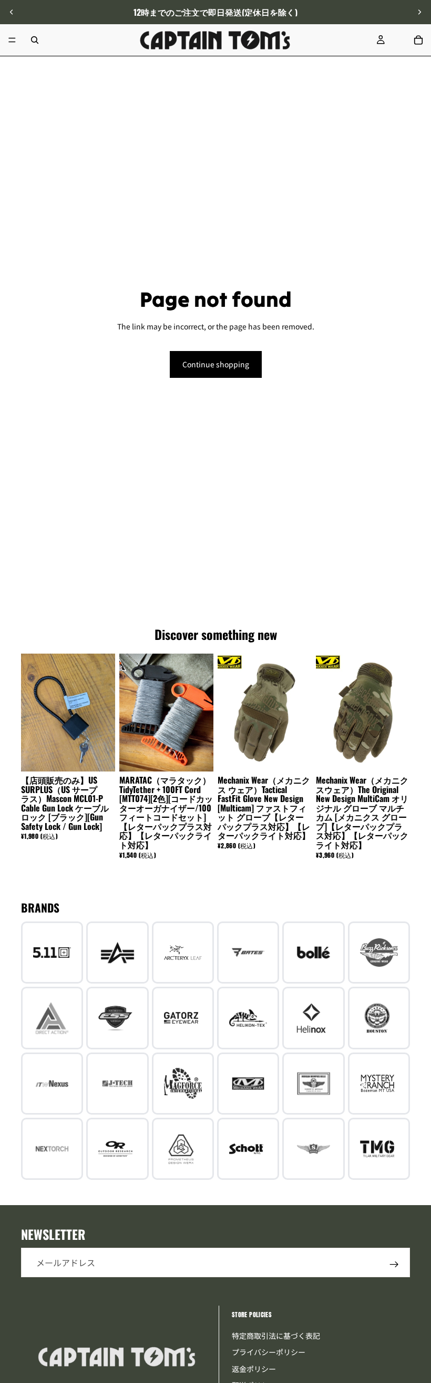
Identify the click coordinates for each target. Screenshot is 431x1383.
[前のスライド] (11, 12)
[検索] (34, 40)
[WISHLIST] (399, 40)
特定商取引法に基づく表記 (276, 1335)
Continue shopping (215, 364)
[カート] (418, 40)
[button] (417, 1294)
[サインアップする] (394, 1265)
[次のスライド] (419, 12)
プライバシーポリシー (268, 1352)
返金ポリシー (254, 1369)
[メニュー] (12, 40)
